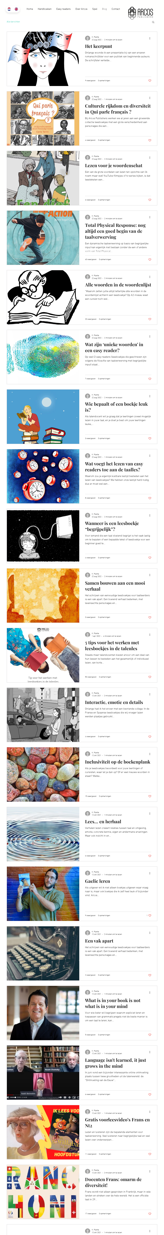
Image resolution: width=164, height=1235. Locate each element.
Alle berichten (13, 21)
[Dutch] (9, 9)
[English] (16, 9)
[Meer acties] (151, 38)
